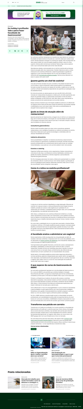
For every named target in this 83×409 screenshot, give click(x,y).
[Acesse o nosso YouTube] (22, 403)
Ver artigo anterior (36, 335)
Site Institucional (47, 403)
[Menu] (9, 2)
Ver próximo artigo (70, 335)
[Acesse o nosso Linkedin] (14, 403)
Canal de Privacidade (56, 403)
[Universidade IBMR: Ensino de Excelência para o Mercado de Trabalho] (41, 2)
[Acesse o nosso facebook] (8, 403)
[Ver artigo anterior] (10, 51)
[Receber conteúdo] (15, 51)
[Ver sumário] (18, 51)
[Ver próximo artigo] (27, 51)
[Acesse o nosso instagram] (11, 403)
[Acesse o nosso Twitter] (19, 403)
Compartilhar (65, 403)
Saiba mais (75, 406)
